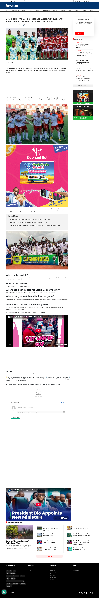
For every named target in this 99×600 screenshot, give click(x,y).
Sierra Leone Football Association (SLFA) (15, 581)
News (7, 10)
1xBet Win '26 (15, 10)
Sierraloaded (14, 377)
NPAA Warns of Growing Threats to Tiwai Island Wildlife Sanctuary (84, 45)
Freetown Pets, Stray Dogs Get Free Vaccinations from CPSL (28, 222)
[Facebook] (73, 1)
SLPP (8, 578)
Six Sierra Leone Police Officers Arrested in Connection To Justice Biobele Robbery (35, 225)
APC (14, 570)
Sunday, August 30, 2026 (11, 1)
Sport (69, 10)
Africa (84, 10)
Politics (37, 10)
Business (63, 10)
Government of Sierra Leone (12, 575)
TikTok (54, 377)
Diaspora (77, 10)
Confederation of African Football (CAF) (23, 373)
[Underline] (23, 412)
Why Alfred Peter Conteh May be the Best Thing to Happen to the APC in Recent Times (84, 70)
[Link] (35, 412)
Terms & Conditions (77, 572)
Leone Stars (22, 583)
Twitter (37, 377)
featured (13, 578)
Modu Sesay (9, 62)
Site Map (52, 573)
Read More (49, 556)
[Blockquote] (31, 412)
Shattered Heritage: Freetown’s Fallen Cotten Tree (17, 542)
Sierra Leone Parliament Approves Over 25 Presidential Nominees (30, 219)
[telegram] (82, 1)
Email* (77, 26)
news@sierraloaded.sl (46, 378)
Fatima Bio (9, 586)
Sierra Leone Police (11, 573)
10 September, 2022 (10, 24)
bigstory (22, 575)
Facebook (22, 377)
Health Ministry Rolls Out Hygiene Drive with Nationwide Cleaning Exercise (84, 54)
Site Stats (52, 575)
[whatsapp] (88, 1)
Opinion (91, 10)
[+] (39, 411)
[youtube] (86, 1)
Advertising (53, 572)
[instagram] (75, 1)
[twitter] (79, 1)
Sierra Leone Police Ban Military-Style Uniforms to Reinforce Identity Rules (83, 78)
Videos (30, 10)
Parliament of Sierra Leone (12, 583)
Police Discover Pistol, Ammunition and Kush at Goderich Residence (82, 62)
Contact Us (53, 577)
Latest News (78, 39)
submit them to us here (59, 378)
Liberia (36, 373)
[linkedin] (84, 1)
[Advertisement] (66, 5)
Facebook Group (30, 377)
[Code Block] (33, 412)
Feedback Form (53, 579)
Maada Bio (9, 570)
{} (36, 411)
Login (63, 402)
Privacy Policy (76, 570)
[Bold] (19, 412)
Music (23, 10)
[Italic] (21, 412)
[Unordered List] (29, 412)
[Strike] (25, 412)
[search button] (24, 1)
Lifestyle (55, 10)
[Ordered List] (27, 412)
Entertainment (46, 10)
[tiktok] (77, 1)
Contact (21, 1)
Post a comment (27, 24)
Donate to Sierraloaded (20, 380)
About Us (52, 570)
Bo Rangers (9, 373)
